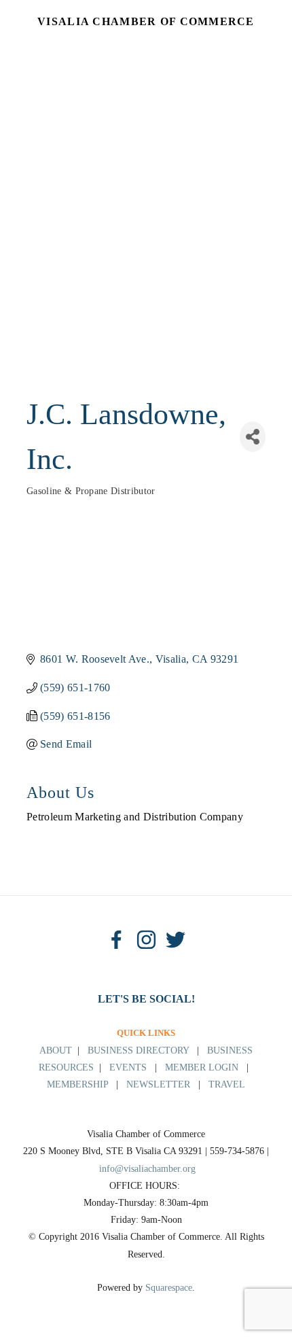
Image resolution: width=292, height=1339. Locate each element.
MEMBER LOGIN (201, 1067)
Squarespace (168, 1288)
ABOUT (55, 1050)
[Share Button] (253, 436)
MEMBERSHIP (77, 1084)
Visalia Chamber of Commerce (146, 21)
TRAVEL (226, 1084)
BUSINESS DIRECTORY (138, 1050)
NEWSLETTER (158, 1084)
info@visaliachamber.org (147, 1169)
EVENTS (128, 1067)
